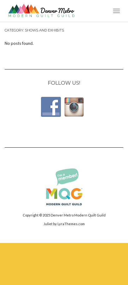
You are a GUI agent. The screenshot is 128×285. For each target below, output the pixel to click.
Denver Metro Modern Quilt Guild (78, 215)
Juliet (48, 224)
